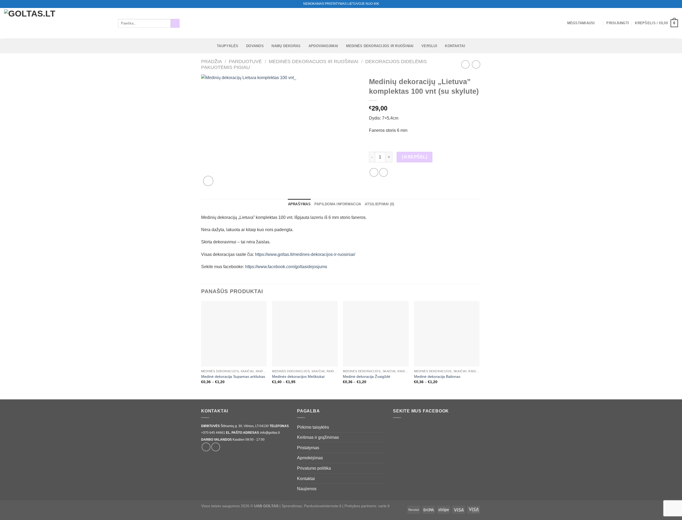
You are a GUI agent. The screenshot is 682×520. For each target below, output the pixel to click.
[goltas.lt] (57, 23)
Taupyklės (227, 46)
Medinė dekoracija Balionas (437, 376)
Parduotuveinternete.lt (322, 506)
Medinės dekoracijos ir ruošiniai (380, 46)
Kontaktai (455, 46)
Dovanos (255, 46)
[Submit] (175, 23)
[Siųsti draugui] (383, 172)
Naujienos (306, 488)
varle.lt (383, 506)
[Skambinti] (675, 4)
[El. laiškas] (670, 4)
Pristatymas (308, 447)
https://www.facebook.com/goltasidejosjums (286, 266)
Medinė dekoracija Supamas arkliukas (233, 376)
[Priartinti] (208, 181)
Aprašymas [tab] (299, 204)
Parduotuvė (245, 61)
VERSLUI (429, 46)
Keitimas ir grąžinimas (318, 437)
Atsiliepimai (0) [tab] (379, 204)
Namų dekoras (286, 46)
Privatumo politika (314, 468)
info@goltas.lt (270, 433)
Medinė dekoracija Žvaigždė (366, 376)
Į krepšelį (414, 157)
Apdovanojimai (323, 46)
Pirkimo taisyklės (313, 427)
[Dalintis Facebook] (374, 172)
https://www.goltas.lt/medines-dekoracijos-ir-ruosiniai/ (305, 254)
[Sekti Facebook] (665, 4)
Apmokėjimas (310, 458)
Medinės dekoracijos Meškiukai (298, 376)
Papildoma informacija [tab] (337, 204)
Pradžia (211, 61)
